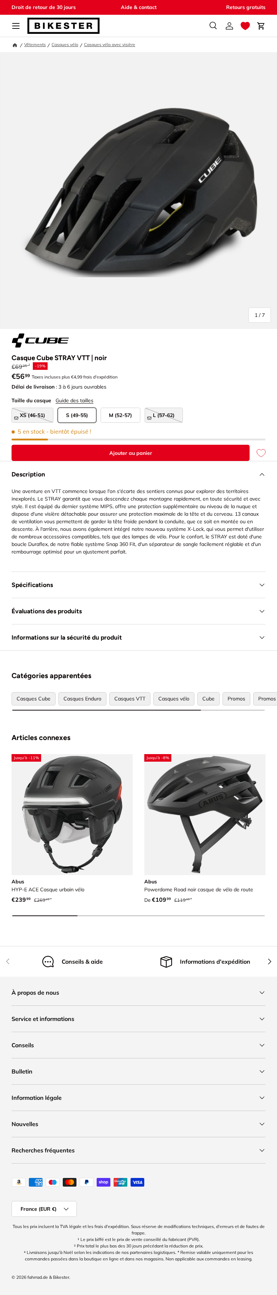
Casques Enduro (82, 698)
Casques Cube (33, 698)
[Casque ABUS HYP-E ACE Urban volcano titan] (72, 814)
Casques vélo (65, 44)
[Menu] (16, 26)
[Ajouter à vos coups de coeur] (257, 453)
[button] (245, 26)
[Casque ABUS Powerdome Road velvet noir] (204, 814)
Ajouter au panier (130, 453)
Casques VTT (129, 698)
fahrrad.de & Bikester (48, 1277)
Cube (208, 698)
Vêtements (35, 44)
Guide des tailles (74, 401)
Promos (236, 698)
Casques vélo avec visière (109, 44)
